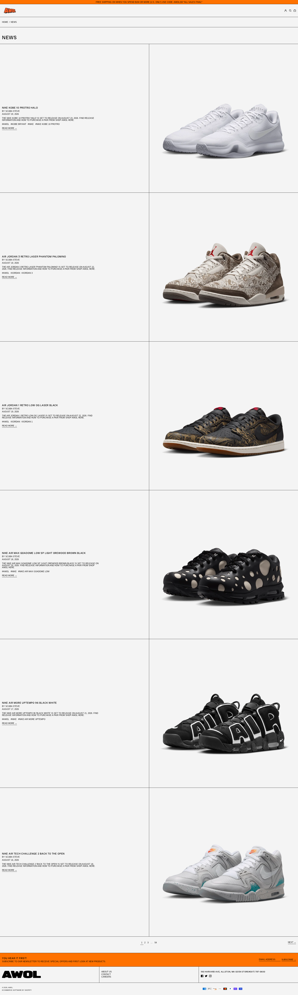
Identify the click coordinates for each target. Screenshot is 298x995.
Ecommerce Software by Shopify (17, 990)
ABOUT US (106, 972)
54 (156, 942)
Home (5, 22)
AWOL (10, 987)
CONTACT (106, 974)
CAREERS (106, 977)
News (14, 22)
